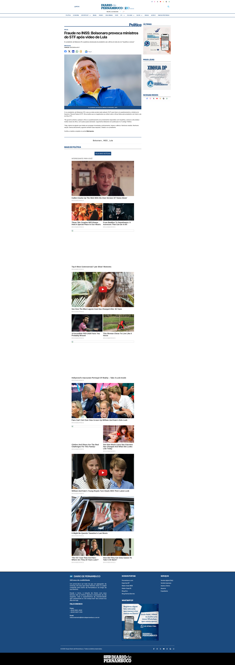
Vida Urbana (109, 15)
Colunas (129, 15)
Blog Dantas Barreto (128, 594)
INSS (105, 140)
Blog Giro (125, 591)
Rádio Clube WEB (127, 586)
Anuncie (163, 588)
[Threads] (163, 1)
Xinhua (147, 15)
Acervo (153, 15)
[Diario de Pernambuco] (117, 6)
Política (68, 15)
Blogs (138, 15)
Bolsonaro (97, 140)
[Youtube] (160, 1)
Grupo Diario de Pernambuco (75, 649)
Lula (111, 140)
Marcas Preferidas (163, 15)
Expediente (164, 591)
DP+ (121, 15)
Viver (116, 15)
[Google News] (166, 1)
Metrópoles (67, 45)
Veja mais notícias (102, 153)
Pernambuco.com (127, 580)
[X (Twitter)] (157, 1)
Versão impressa (166, 583)
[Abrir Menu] (75, 7)
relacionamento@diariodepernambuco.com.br (85, 617)
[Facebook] (152, 1)
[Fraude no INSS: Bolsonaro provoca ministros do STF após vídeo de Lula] (65, 51)
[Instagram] (154, 1)
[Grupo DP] (117, 658)
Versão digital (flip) (167, 580)
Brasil (95, 15)
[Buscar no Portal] (168, 6)
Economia (76, 15)
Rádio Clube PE (126, 588)
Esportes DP (84, 15)
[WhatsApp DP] (169, 1)
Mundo (101, 15)
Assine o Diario (165, 586)
